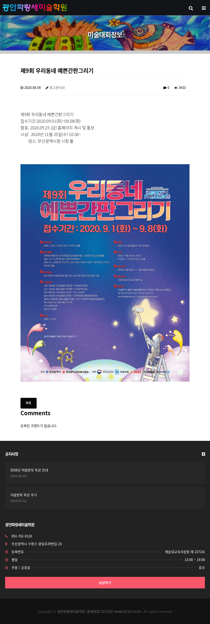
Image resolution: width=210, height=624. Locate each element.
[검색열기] (190, 7)
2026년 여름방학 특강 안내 (29, 469)
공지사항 (11, 454)
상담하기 (105, 582)
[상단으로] (198, 612)
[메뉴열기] (203, 7)
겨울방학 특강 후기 (23, 494)
